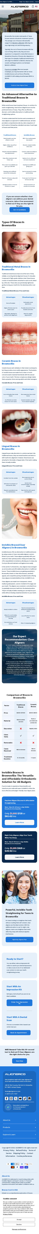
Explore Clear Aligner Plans (19, 85)
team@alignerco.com (12, 1091)
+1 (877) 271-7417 (11, 1094)
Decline (19, 1224)
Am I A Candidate (19, 210)
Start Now (19, 1061)
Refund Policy (21, 1150)
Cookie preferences (24, 1156)
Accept (19, 1219)
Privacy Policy (7, 1214)
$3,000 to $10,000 (18, 43)
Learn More (19, 822)
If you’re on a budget (11, 69)
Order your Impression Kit (19, 1003)
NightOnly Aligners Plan (19, 940)
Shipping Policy (19, 1153)
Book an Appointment (19, 1032)
